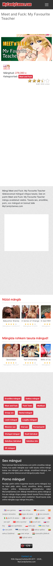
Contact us (26, 556)
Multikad (41, 406)
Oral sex (24, 427)
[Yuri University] (30, 350)
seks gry (32, 526)
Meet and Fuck (25, 76)
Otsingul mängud (12, 434)
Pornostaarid (38, 427)
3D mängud (10, 448)
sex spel (41, 518)
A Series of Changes (30, 321)
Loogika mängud (29, 420)
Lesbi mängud (11, 420)
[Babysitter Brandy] (11, 312)
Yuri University (30, 359)
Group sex (9, 413)
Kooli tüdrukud (31, 434)
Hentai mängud (25, 413)
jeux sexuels (44, 514)
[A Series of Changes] (30, 312)
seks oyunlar (21, 522)
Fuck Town (27, 406)
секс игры (26, 510)
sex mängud (23, 529)
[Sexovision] (11, 350)
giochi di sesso (13, 518)
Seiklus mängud (32, 398)
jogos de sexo (27, 514)
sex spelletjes (17, 526)
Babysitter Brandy (11, 321)
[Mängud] (17, 4)
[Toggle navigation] (47, 5)
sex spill (28, 518)
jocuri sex (36, 522)
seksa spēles (39, 529)
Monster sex (10, 427)
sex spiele (40, 510)
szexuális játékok (42, 533)
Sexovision (11, 359)
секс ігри (45, 526)
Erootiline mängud (12, 398)
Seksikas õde (32, 441)
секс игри (24, 533)
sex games (11, 510)
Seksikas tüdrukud (13, 441)
